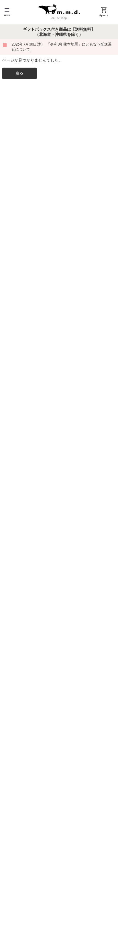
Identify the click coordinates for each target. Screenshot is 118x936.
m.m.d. (59, 9)
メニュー (7, 12)
